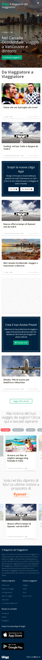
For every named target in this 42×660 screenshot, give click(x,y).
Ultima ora (5, 585)
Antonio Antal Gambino (12, 155)
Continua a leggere (11, 57)
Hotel (25, 589)
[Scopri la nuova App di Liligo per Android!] (13, 646)
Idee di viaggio (7, 596)
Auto (24, 592)
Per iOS (13, 189)
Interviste (5, 600)
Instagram (5, 621)
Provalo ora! (21, 342)
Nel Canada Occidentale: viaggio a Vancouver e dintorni (20, 44)
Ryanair (21, 494)
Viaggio (25, 585)
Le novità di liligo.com (9, 603)
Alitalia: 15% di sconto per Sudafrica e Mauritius (16, 381)
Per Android (26, 189)
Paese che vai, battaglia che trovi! (20, 107)
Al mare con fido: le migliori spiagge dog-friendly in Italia (18, 458)
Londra (30, 430)
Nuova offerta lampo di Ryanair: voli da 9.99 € (19, 225)
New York (18, 430)
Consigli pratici (7, 592)
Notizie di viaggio (8, 589)
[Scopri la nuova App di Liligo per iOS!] (13, 635)
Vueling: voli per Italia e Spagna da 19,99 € (20, 147)
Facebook (5, 613)
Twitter (4, 617)
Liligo (6, 32)
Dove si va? (27, 596)
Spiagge (5, 430)
